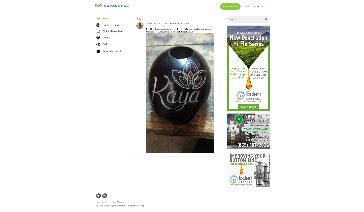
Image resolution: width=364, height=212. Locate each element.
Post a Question (230, 6)
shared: (187, 23)
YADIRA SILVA (175, 23)
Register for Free (260, 6)
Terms (98, 202)
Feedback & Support (117, 202)
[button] (109, 25)
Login (246, 6)
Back (140, 19)
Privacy (104, 202)
